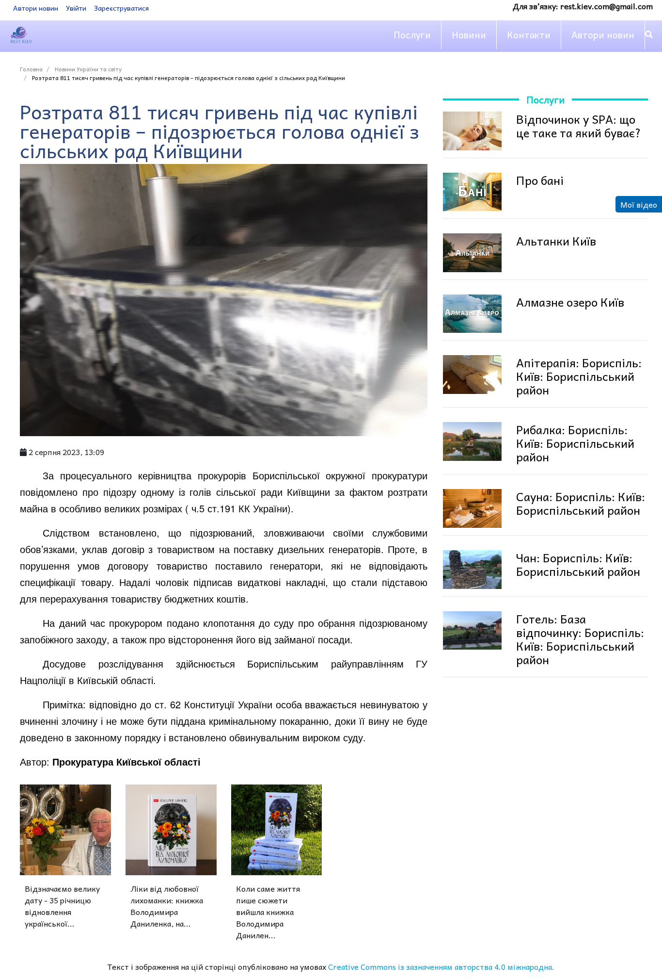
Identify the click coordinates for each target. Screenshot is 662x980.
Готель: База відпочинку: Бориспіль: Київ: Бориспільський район (580, 639)
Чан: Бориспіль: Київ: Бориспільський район (578, 564)
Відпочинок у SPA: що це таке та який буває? (578, 126)
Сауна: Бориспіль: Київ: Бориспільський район (580, 503)
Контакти (529, 34)
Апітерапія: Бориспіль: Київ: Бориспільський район (579, 376)
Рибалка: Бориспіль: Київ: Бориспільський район (575, 443)
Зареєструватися (121, 7)
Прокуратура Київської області (126, 761)
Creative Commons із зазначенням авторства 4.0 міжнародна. (441, 966)
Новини (469, 34)
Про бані (540, 180)
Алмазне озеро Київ (570, 302)
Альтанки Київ (556, 240)
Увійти (76, 7)
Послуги (412, 34)
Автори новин (35, 7)
